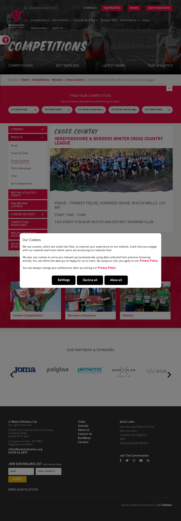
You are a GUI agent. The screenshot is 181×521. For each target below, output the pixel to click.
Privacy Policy (149, 261)
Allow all (116, 280)
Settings (64, 280)
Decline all (90, 280)
